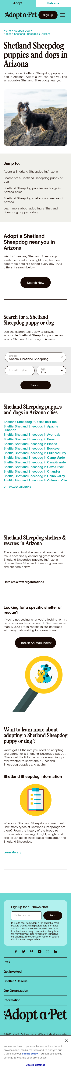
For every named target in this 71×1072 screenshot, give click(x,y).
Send (52, 915)
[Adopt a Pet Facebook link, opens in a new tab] (17, 952)
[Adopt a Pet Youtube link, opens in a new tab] (40, 952)
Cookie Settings (35, 1064)
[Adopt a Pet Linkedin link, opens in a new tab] (55, 952)
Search (35, 385)
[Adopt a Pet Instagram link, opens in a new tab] (48, 952)
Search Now (35, 282)
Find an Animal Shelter (36, 643)
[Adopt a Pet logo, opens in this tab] (36, 1019)
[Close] (66, 1040)
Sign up (48, 15)
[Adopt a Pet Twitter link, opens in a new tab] (25, 952)
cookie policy (30, 1053)
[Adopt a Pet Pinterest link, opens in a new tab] (33, 952)
